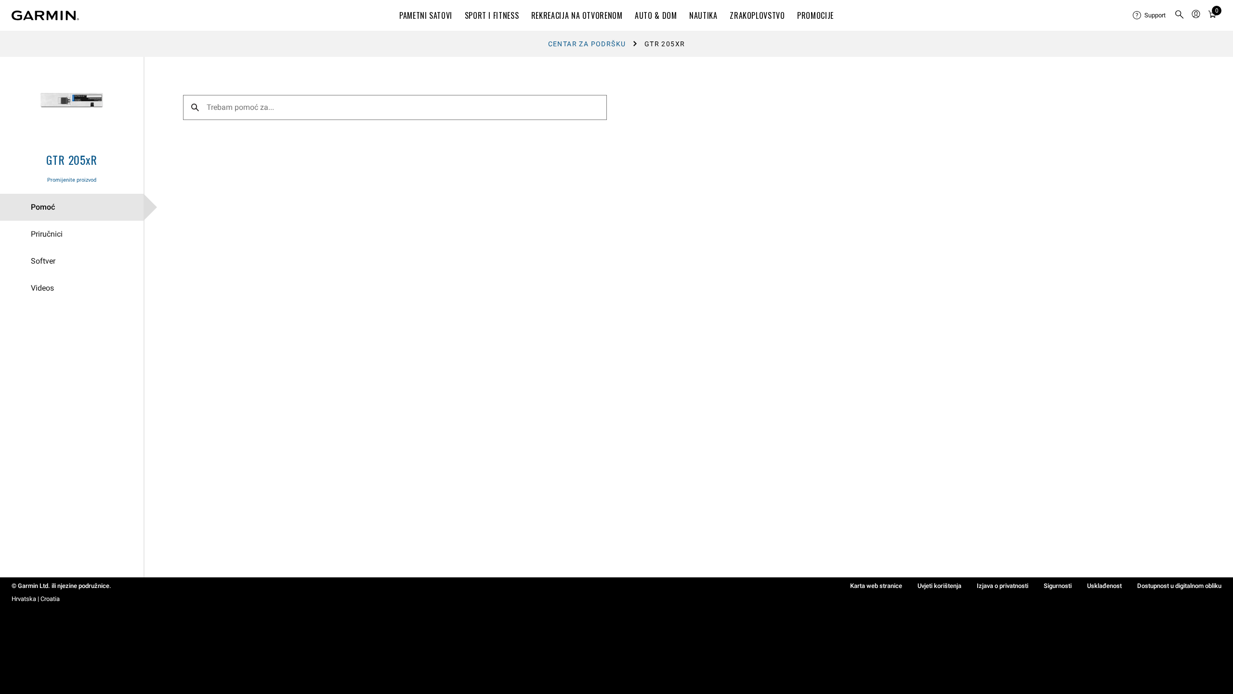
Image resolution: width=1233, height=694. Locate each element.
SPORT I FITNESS (492, 15)
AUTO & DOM (656, 15)
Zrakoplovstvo (757, 15)
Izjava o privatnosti (1002, 585)
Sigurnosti (1058, 585)
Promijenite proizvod (71, 180)
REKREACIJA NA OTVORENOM (577, 15)
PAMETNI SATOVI (425, 15)
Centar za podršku (587, 44)
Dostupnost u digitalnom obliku (1179, 585)
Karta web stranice (876, 585)
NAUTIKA (703, 15)
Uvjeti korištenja (939, 585)
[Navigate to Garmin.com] (45, 15)
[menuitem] (1150, 15)
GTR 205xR (71, 159)
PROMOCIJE (815, 15)
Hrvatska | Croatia (36, 598)
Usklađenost (1104, 585)
